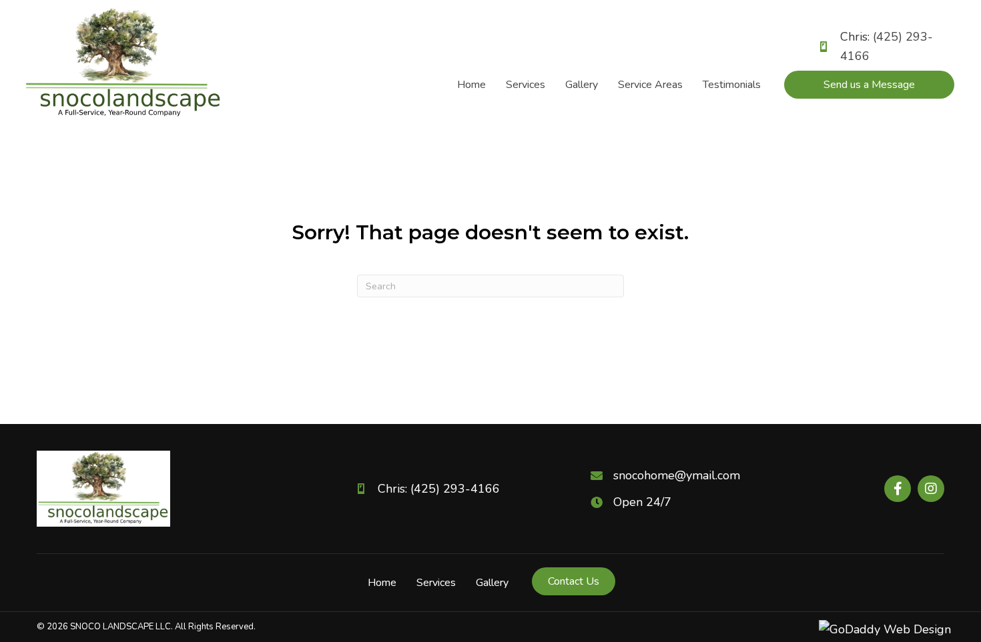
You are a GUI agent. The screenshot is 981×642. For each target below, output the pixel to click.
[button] (897, 488)
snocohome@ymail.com (676, 475)
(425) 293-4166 (455, 489)
